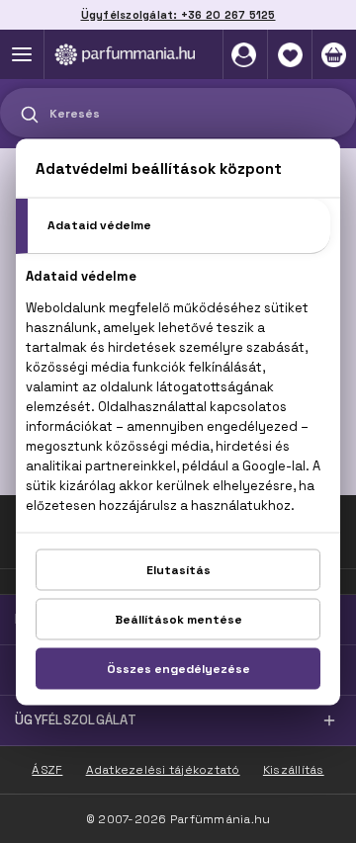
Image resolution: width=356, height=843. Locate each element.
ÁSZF (47, 770)
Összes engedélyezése (178, 668)
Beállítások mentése (178, 619)
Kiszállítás (293, 770)
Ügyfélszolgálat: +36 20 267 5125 (178, 15)
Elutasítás (178, 569)
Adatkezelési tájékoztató (163, 770)
